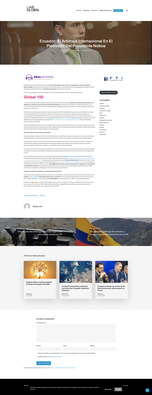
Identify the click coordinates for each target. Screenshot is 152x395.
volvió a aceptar (33, 176)
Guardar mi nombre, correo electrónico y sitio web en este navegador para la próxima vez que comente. (66, 353)
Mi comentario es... (41, 322)
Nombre (38, 345)
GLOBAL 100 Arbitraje (105, 10)
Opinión (102, 127)
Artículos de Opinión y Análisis (108, 92)
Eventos (102, 118)
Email (65, 345)
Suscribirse (118, 10)
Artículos (102, 108)
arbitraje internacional (31, 195)
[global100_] (34, 99)
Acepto (118, 389)
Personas (102, 132)
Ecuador (42, 195)
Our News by (103, 129)
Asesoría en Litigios (105, 110)
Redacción (65, 50)
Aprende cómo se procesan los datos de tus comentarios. (60, 367)
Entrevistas (103, 115)
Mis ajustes (108, 389)
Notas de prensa (104, 122)
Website (92, 345)
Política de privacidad (55, 356)
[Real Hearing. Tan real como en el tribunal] (39, 81)
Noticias (79, 10)
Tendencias (86, 10)
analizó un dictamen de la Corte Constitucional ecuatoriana (71, 162)
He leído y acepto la (50, 356)
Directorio (94, 10)
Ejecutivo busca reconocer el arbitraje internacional (66, 119)
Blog (101, 113)
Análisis (102, 103)
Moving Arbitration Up (106, 120)
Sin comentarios (86, 50)
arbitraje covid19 (104, 106)
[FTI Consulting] (114, 85)
